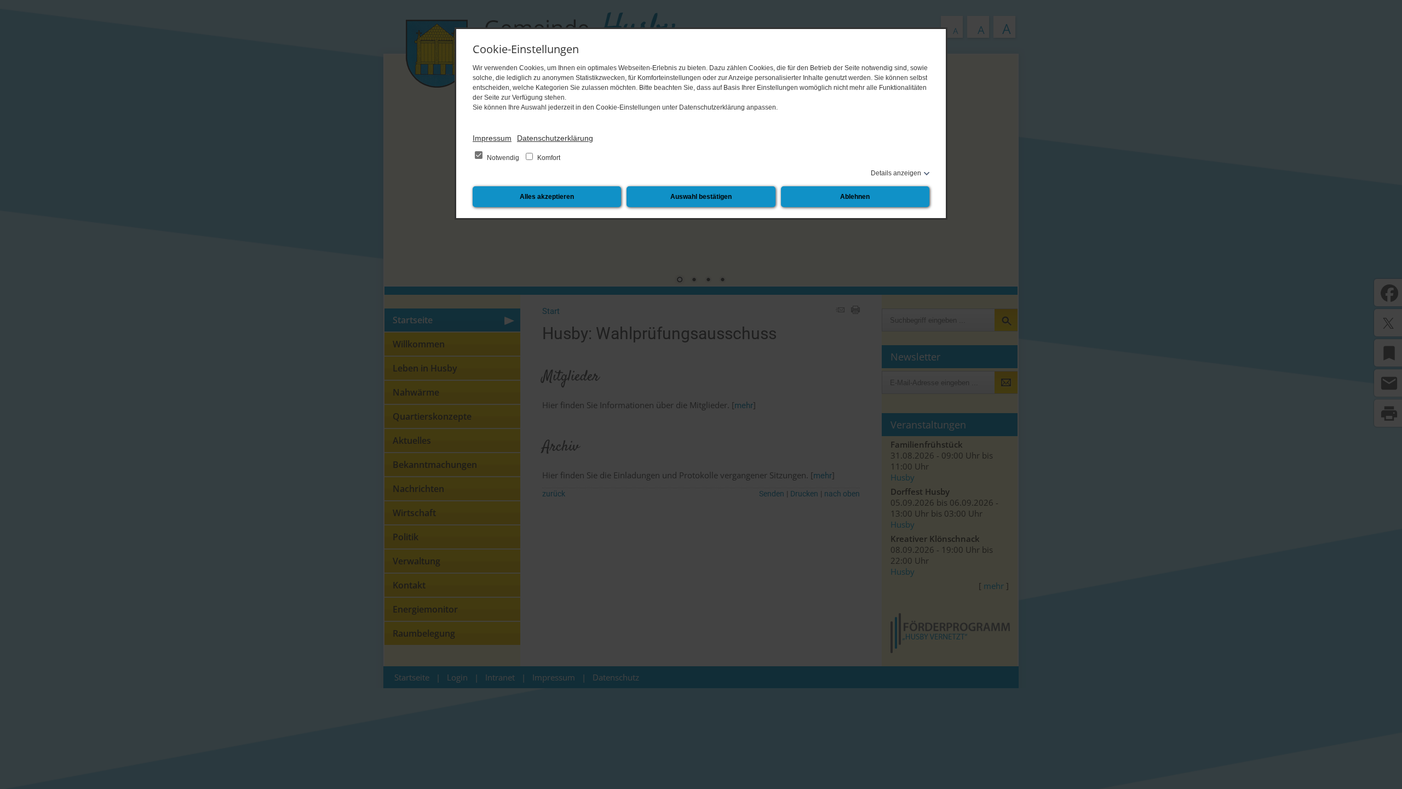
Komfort (548, 158)
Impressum (492, 138)
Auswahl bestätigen (701, 197)
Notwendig (503, 158)
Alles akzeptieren (547, 197)
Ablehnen (855, 197)
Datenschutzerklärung (555, 138)
